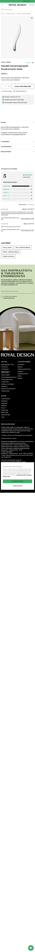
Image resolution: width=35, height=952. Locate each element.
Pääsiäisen (4, 401)
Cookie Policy (5, 381)
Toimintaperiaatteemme (9, 377)
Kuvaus (3, 122)
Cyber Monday (5, 414)
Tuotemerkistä (6, 147)
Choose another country (8, 438)
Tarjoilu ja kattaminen (24, 369)
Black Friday (4, 412)
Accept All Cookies (17, 481)
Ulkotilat (20, 378)
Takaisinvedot (5, 391)
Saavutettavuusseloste (8, 388)
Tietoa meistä (5, 375)
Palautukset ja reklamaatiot (5, 372)
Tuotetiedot (5, 142)
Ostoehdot (4, 366)
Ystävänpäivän (5, 398)
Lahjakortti (4, 386)
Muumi (3, 407)
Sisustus (20, 366)
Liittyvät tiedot (6, 152)
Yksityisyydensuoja (6, 379)
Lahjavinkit (4, 403)
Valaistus (20, 371)
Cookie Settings (17, 485)
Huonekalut (21, 364)
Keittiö (19, 376)
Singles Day (4, 410)
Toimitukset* (5, 369)
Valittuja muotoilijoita (7, 384)
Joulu (2, 417)
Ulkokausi (4, 405)
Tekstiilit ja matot (23, 373)
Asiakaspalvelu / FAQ (7, 364)
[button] (30, 5)
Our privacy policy (21, 475)
